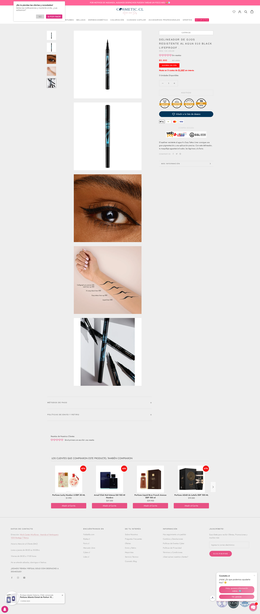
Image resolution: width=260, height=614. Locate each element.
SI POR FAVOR (54, 16)
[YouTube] (24, 577)
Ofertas (128, 543)
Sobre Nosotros (131, 534)
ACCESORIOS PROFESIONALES (164, 20)
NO (40, 16)
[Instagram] (18, 577)
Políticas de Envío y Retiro (63, 415)
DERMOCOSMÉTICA (98, 20)
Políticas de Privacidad (172, 548)
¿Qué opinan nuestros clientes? (175, 556)
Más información (170, 163)
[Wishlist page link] (234, 11)
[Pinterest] (180, 154)
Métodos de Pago (57, 403)
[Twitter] (177, 154)
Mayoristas (129, 552)
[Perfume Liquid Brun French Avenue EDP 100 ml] (150, 479)
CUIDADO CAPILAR (136, 20)
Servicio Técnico (131, 556)
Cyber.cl (86, 552)
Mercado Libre (89, 548)
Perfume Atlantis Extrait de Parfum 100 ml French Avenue (37, 597)
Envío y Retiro (130, 548)
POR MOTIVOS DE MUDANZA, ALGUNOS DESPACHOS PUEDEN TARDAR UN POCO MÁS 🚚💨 (130, 2)
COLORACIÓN (117, 20)
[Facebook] (173, 154)
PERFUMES (68, 20)
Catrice (186, 33)
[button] (165, 55)
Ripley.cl (86, 539)
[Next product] (213, 487)
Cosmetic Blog (131, 561)
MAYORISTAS (201, 20)
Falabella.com (88, 534)
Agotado (186, 93)
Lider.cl (86, 556)
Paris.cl (86, 543)
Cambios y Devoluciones (173, 539)
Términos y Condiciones (172, 552)
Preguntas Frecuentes (133, 539)
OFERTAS (187, 20)
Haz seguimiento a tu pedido (174, 534)
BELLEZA (81, 20)
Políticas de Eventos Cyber (173, 543)
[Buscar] (245, 11)
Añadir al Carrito (68, 505)
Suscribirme (220, 554)
